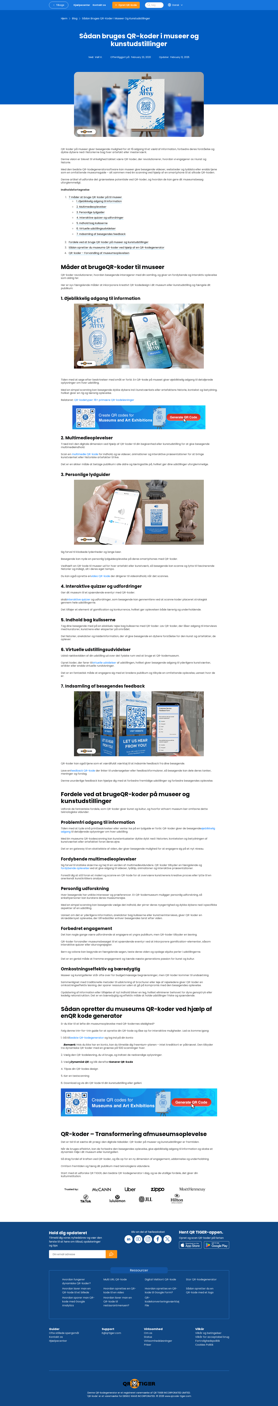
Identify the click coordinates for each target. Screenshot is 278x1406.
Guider (54, 1329)
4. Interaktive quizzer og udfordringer (100, 218)
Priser (147, 1345)
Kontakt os (56, 1337)
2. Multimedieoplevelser (91, 207)
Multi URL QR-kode (115, 1279)
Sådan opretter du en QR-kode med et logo (200, 1290)
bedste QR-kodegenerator (86, 1038)
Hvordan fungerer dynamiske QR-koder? (76, 1281)
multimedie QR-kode (84, 454)
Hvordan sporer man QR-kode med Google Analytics (78, 1301)
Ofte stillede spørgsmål (64, 1333)
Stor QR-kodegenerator (201, 1279)
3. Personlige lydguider (90, 212)
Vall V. (98, 57)
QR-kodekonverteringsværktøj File (162, 1301)
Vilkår (199, 1329)
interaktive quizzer (78, 599)
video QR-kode (100, 576)
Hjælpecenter (58, 1341)
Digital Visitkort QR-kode (160, 1279)
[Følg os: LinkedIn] (128, 1239)
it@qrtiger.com (111, 1333)
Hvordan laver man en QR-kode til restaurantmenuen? (117, 1301)
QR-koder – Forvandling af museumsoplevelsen (99, 253)
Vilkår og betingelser (208, 1333)
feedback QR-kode (83, 770)
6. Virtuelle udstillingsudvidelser (96, 228)
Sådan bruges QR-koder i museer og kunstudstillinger (116, 18)
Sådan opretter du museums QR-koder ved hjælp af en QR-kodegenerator (116, 247)
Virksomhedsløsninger (158, 1341)
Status (148, 1337)
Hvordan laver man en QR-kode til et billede (76, 1290)
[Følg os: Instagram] (148, 1239)
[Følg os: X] (167, 1239)
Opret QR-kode (127, 5)
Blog (74, 18)
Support (108, 1329)
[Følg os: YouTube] (138, 1239)
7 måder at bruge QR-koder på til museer (96, 197)
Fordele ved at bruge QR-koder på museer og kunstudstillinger (108, 242)
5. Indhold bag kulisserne (92, 223)
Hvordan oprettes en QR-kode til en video (119, 1290)
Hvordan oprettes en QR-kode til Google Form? (161, 1290)
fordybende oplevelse (75, 868)
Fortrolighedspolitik (207, 1341)
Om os (148, 1333)
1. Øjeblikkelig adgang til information (99, 201)
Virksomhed (153, 1329)
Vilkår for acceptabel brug (212, 1337)
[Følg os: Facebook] (158, 1239)
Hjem (64, 18)
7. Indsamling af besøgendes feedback (101, 234)
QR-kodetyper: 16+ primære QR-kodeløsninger (104, 400)
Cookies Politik (204, 1345)
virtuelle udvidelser (104, 663)
